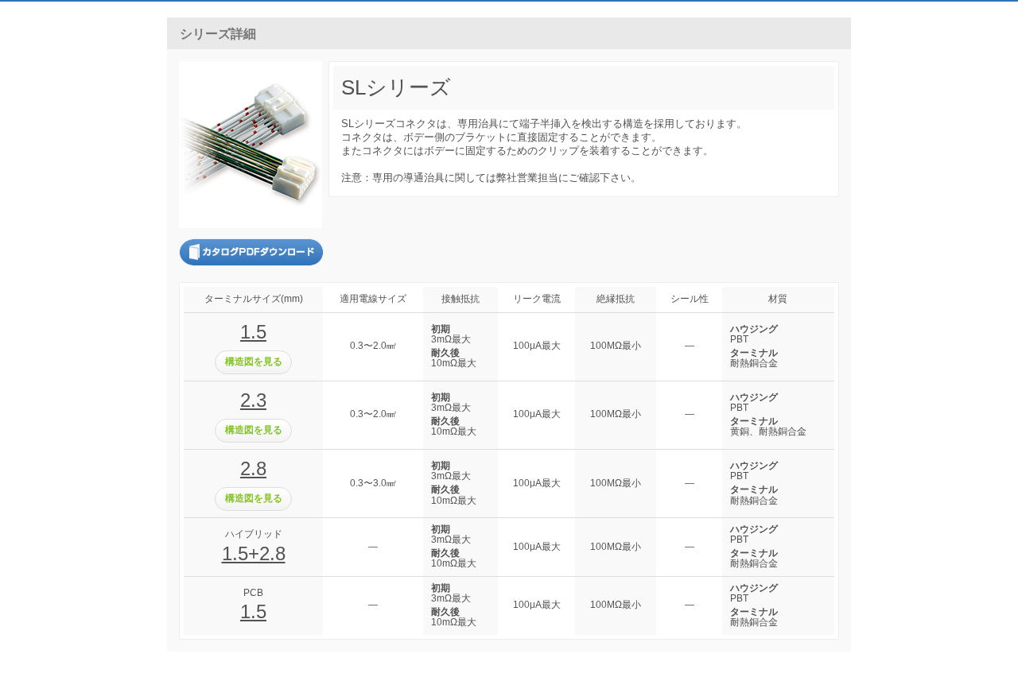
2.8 (253, 468)
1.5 (253, 331)
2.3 (253, 400)
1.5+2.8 (254, 553)
